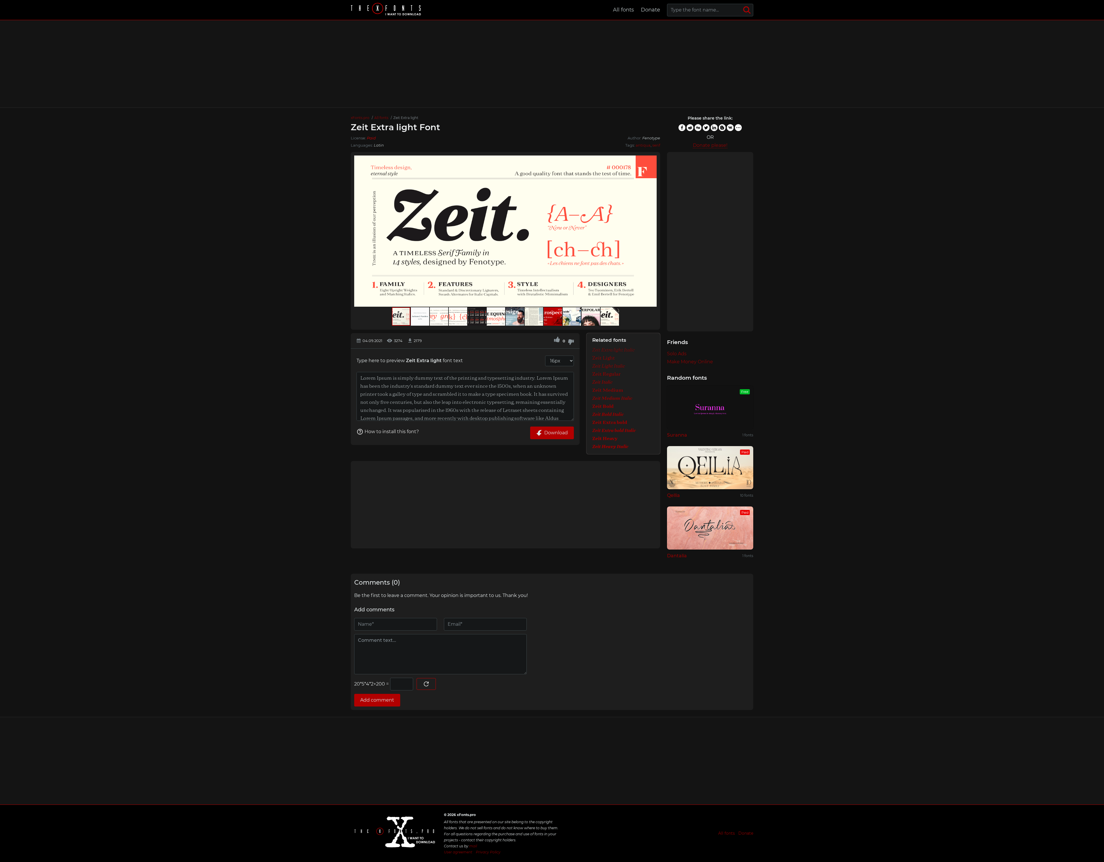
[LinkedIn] (714, 127)
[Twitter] (706, 127)
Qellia (673, 495)
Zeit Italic (602, 382)
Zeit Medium (607, 390)
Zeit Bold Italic (608, 414)
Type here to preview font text (409, 360)
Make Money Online (690, 361)
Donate (650, 10)
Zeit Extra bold (609, 422)
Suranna (677, 435)
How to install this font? (392, 431)
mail (473, 846)
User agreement (458, 852)
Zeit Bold (603, 406)
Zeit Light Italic (608, 366)
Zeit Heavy (605, 438)
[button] (651, 231)
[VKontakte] (730, 127)
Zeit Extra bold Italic (614, 430)
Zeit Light (603, 358)
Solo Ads (677, 353)
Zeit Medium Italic (612, 398)
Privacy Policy (488, 852)
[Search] (747, 10)
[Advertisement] (551, 64)
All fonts (623, 10)
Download (556, 432)
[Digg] (698, 127)
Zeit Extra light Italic (613, 350)
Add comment (377, 700)
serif (656, 145)
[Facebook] (681, 127)
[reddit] (690, 127)
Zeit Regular (606, 374)
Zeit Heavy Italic (610, 446)
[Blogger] (722, 127)
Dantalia (677, 555)
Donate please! (710, 145)
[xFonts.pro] (387, 10)
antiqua (643, 145)
